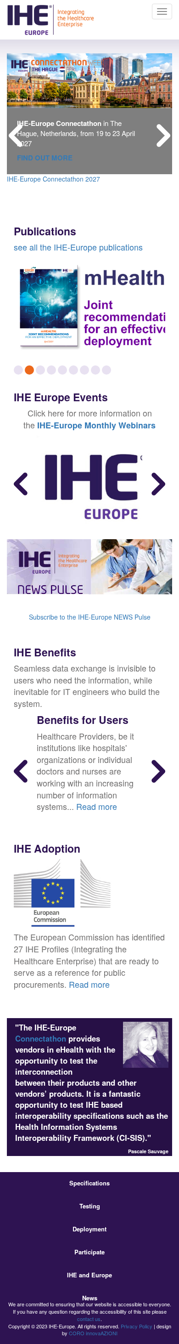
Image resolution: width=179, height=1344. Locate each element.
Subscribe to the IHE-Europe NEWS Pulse (90, 616)
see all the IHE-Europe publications (78, 247)
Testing (89, 1206)
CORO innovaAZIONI (93, 1333)
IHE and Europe (89, 1274)
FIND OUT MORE (45, 158)
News (89, 1297)
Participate (89, 1251)
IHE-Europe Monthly (76, 425)
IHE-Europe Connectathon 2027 (53, 178)
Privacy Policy (136, 1326)
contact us (89, 1318)
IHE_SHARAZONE (34, 199)
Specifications (89, 1183)
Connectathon (40, 1038)
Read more (96, 806)
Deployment (89, 1228)
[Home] (50, 20)
